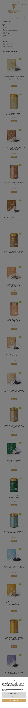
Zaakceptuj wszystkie (14, 700)
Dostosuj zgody (14, 696)
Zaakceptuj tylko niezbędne (14, 693)
